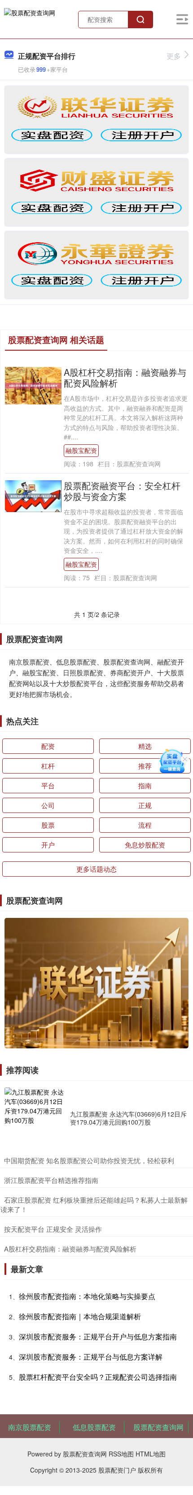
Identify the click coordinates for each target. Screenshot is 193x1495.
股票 (48, 825)
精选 (145, 746)
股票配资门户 (117, 1469)
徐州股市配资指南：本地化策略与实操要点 (87, 1296)
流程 (145, 825)
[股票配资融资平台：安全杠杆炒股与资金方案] (33, 495)
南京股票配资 (29, 1427)
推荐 (145, 765)
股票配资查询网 (158, 1427)
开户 (48, 844)
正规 (145, 805)
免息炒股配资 (145, 844)
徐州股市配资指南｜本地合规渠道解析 (80, 1316)
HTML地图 (151, 1453)
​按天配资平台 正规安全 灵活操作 (53, 1229)
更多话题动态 (96, 869)
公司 (48, 805)
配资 (48, 746)
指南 (145, 785)
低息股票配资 (94, 1427)
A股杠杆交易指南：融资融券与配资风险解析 (125, 377)
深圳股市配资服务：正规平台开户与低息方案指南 (98, 1336)
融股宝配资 (81, 450)
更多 (174, 56)
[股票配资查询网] (29, 18)
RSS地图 (121, 1453)
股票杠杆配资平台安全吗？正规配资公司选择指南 (98, 1377)
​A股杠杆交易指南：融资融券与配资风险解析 (70, 1248)
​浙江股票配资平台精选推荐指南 (51, 1180)
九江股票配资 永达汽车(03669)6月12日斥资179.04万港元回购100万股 (128, 1117)
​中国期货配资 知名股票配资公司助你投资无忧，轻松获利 (89, 1160)
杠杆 (48, 765)
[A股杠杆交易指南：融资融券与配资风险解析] (33, 384)
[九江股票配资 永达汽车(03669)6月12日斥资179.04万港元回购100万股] (35, 1117)
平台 (48, 785)
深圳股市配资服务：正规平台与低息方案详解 (90, 1357)
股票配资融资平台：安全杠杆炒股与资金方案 (122, 491)
